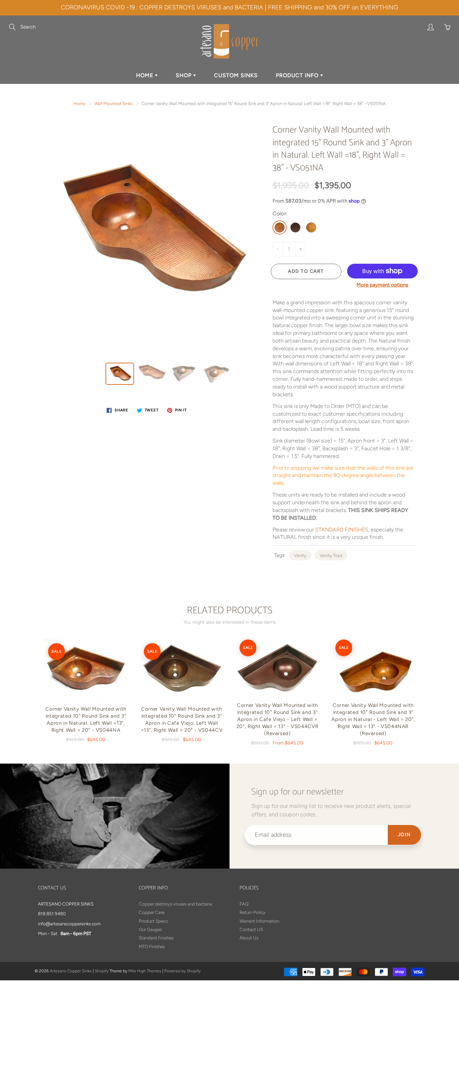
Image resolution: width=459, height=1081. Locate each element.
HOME (145, 75)
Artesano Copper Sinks (71, 971)
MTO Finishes (152, 946)
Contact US (251, 929)
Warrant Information (259, 921)
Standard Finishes (156, 937)
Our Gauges (150, 929)
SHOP (184, 75)
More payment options (382, 285)
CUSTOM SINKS (236, 75)
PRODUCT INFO (298, 75)
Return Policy (252, 912)
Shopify (102, 971)
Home (79, 103)
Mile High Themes (144, 971)
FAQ (244, 904)
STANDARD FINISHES (341, 529)
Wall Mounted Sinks (113, 103)
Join (404, 834)
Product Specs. (154, 921)
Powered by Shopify (182, 971)
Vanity (300, 555)
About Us (249, 937)
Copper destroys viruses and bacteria (175, 904)
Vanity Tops (331, 555)
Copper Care (151, 912)
